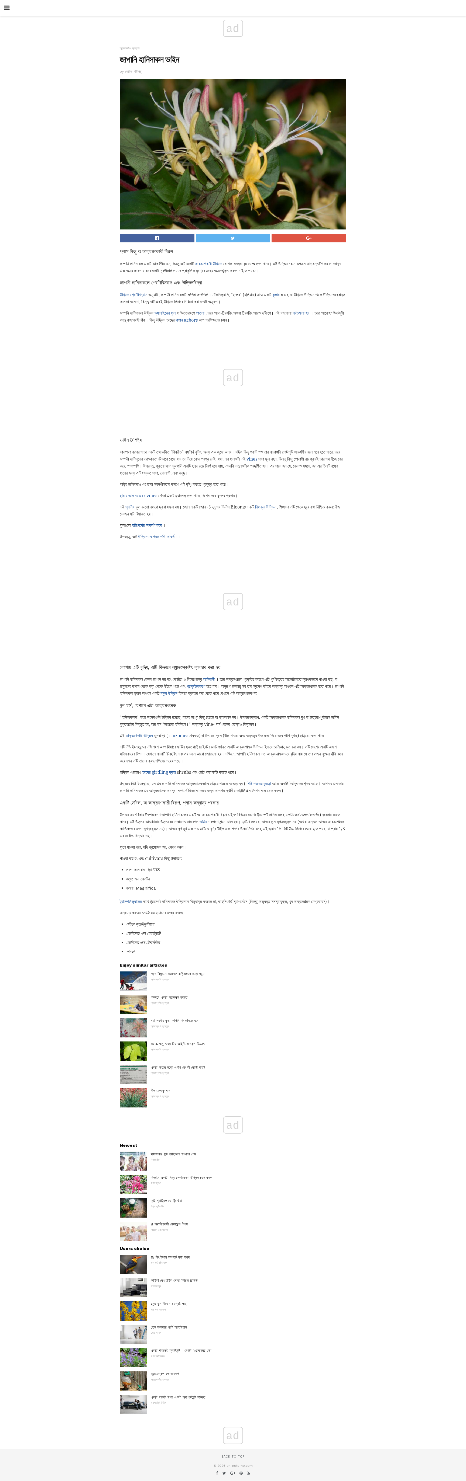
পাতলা (200, 313)
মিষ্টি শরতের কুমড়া (259, 783)
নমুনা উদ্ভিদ (168, 693)
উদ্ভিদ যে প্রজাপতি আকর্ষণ (157, 536)
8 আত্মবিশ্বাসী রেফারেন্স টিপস (169, 1224)
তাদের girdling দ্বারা (159, 772)
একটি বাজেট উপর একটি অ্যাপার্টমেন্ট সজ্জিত (178, 1397)
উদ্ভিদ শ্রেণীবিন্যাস (133, 294)
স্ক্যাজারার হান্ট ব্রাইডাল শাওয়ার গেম (173, 1154)
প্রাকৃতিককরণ (196, 686)
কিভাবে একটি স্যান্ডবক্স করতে (169, 997)
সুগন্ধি (129, 507)
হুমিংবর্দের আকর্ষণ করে (147, 525)
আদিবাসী (209, 679)
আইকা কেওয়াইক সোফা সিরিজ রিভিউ (174, 1280)
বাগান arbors (187, 320)
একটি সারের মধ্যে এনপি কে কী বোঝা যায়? (178, 1067)
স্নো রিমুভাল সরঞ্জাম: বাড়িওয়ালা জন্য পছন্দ (177, 974)
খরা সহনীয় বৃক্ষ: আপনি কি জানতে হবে (174, 1020)
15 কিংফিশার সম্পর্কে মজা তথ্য (170, 1257)
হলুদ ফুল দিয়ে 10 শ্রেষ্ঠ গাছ (169, 1304)
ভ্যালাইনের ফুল (165, 313)
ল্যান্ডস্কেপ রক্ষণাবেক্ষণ (165, 1374)
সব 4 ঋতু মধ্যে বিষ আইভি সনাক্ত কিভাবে (178, 1044)
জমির (203, 821)
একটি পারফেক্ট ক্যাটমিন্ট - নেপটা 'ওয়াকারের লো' (181, 1350)
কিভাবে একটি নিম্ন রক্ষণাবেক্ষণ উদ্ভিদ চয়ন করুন (181, 1177)
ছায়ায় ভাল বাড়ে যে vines (138, 495)
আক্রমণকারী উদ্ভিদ (208, 263)
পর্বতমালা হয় (301, 313)
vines (251, 459)
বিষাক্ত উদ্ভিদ (265, 507)
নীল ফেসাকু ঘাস (160, 1090)
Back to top (233, 1456)
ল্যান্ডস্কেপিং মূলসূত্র (129, 48)
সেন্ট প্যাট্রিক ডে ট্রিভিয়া (166, 1200)
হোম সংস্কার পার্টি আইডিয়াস (169, 1327)
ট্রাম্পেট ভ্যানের (131, 901)
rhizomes (178, 735)
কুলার (275, 294)
